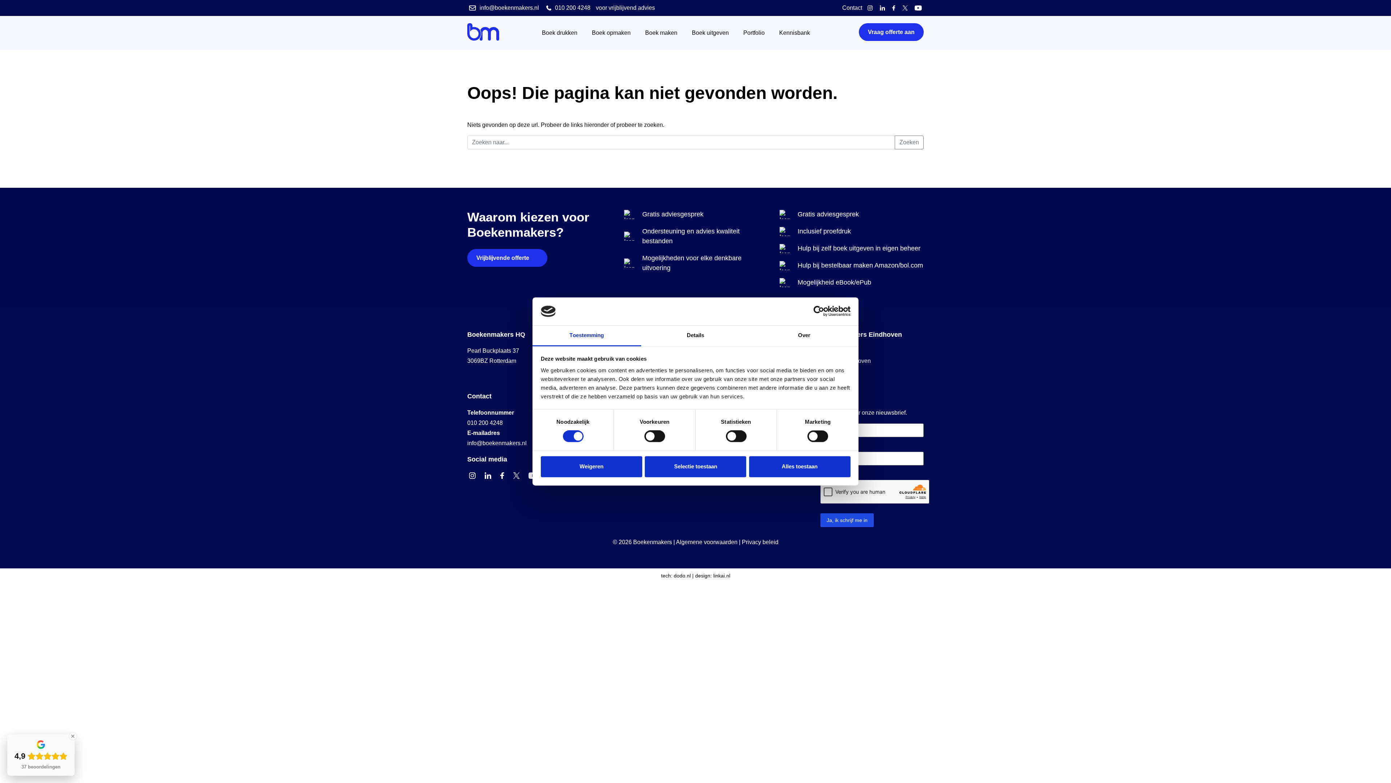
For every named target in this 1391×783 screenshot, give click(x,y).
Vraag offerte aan (891, 32)
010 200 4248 (485, 423)
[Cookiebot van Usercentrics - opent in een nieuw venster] (819, 311)
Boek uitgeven (710, 33)
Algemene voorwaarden (707, 542)
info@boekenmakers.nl (497, 443)
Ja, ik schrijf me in (847, 520)
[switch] (654, 436)
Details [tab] (696, 335)
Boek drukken (559, 33)
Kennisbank (794, 33)
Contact (852, 8)
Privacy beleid (760, 542)
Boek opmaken (611, 33)
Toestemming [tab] (586, 335)
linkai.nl (721, 576)
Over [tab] (804, 335)
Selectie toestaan (695, 466)
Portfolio (754, 33)
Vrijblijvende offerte (502, 258)
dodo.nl (682, 576)
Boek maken (661, 33)
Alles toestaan (800, 466)
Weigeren (591, 466)
